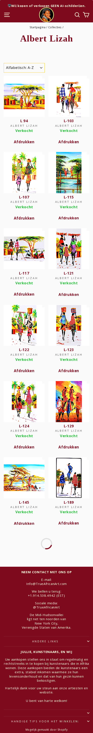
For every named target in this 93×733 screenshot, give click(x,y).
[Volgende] (46, 544)
